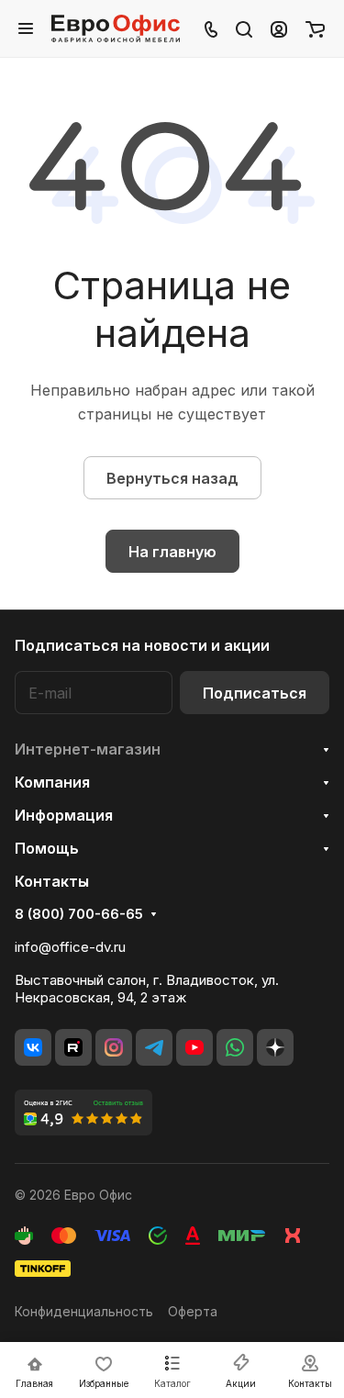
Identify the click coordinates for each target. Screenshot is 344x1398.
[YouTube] (194, 1047)
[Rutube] (73, 1047)
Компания (52, 782)
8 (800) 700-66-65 (79, 914)
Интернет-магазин (88, 749)
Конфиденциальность (84, 1311)
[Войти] (279, 28)
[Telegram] (154, 1047)
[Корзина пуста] (315, 28)
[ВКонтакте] (33, 1047)
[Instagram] (113, 1047)
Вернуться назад (172, 478)
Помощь (47, 848)
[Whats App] (234, 1047)
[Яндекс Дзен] (275, 1047)
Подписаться (254, 693)
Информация (64, 815)
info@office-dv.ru (70, 947)
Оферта (192, 1311)
